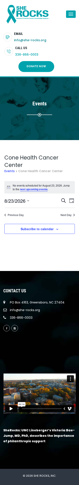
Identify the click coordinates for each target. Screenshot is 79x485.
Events (9, 171)
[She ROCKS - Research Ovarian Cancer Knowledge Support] (20, 14)
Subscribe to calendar (37, 229)
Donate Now (36, 66)
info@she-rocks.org (30, 40)
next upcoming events (34, 189)
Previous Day (16, 215)
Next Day (66, 215)
